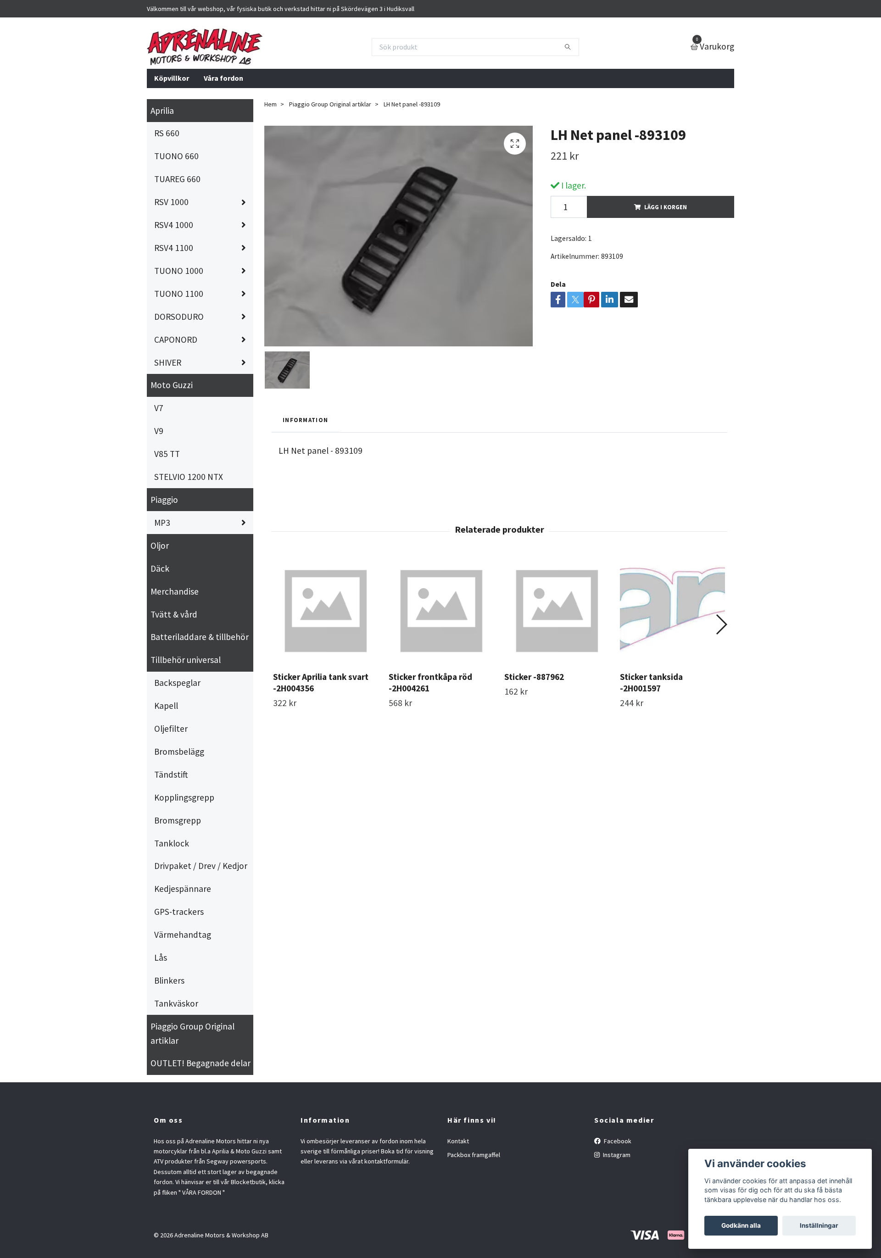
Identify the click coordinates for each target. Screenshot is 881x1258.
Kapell (166, 705)
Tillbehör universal (186, 659)
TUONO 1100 (178, 293)
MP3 (162, 522)
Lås (160, 957)
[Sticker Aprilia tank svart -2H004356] (325, 611)
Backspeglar (177, 682)
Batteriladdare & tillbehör (200, 636)
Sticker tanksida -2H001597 (651, 682)
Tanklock (171, 843)
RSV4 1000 (173, 224)
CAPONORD (175, 339)
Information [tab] (305, 419)
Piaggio (164, 499)
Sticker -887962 (534, 676)
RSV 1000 (171, 201)
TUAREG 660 (177, 178)
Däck (160, 568)
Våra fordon (223, 78)
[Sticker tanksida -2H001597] (672, 611)
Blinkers (169, 980)
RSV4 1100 (173, 247)
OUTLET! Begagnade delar (201, 1063)
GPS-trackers (179, 911)
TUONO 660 (176, 155)
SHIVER (167, 362)
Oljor (160, 545)
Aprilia (162, 110)
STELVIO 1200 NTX (188, 476)
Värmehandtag (182, 934)
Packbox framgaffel (473, 1155)
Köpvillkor (171, 78)
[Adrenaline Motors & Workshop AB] (204, 46)
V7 (158, 407)
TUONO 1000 (178, 270)
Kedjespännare (182, 888)
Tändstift (171, 774)
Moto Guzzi (172, 384)
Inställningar (819, 1225)
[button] (721, 624)
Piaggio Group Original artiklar (192, 1033)
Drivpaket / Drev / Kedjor (200, 865)
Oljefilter (171, 728)
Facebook (616, 1141)
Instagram (616, 1155)
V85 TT (167, 453)
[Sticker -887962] (556, 611)
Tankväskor (176, 1003)
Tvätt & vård (174, 614)
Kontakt (458, 1141)
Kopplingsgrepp (184, 797)
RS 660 (166, 133)
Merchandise (175, 591)
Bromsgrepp (177, 820)
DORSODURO (179, 316)
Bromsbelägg (179, 751)
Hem (270, 104)
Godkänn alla (741, 1225)
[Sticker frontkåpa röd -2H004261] (441, 611)
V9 (158, 430)
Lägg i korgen (665, 207)
